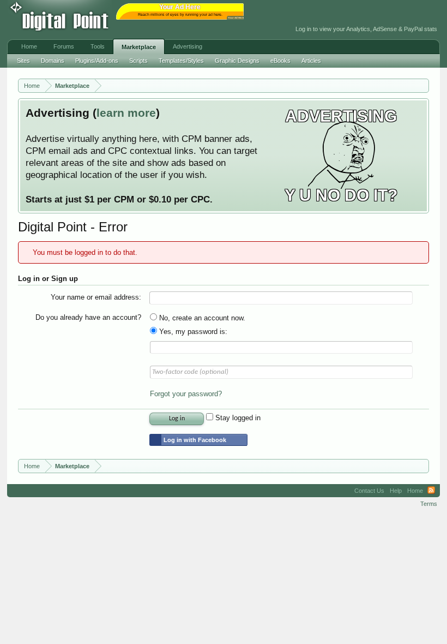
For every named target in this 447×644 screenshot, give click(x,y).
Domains (52, 60)
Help (396, 490)
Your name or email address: (96, 297)
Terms (428, 503)
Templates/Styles (181, 60)
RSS (431, 490)
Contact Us (369, 490)
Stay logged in (237, 418)
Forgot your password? (186, 394)
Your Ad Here (236, 17)
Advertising (187, 46)
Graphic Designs (237, 60)
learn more (126, 113)
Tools (97, 46)
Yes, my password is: (192, 331)
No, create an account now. (201, 318)
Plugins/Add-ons (96, 60)
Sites (23, 60)
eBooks (280, 60)
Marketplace (139, 47)
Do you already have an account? (88, 317)
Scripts (138, 60)
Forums (63, 46)
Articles (311, 60)
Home (29, 46)
